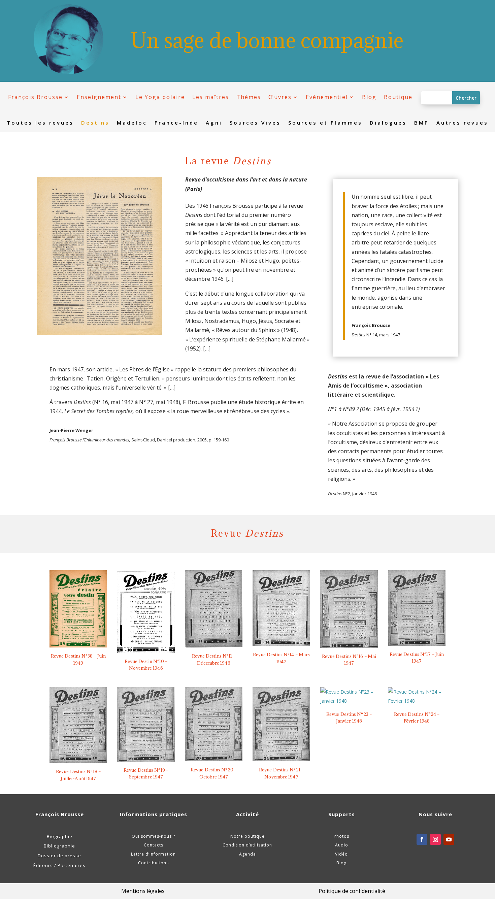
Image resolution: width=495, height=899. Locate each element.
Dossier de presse (59, 856)
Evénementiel (327, 97)
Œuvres (280, 97)
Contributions (153, 863)
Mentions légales (143, 891)
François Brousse (35, 97)
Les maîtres (210, 97)
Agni (214, 123)
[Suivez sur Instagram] (435, 839)
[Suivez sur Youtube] (448, 839)
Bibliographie (59, 846)
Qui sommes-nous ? (153, 836)
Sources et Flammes (325, 123)
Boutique (398, 97)
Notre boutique (247, 836)
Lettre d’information (153, 854)
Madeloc (132, 123)
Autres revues (462, 123)
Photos (341, 836)
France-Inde (176, 123)
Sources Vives (255, 123)
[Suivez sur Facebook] (422, 839)
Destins (95, 123)
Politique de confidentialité (352, 891)
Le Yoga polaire (160, 97)
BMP (421, 123)
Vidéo (341, 854)
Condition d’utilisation (247, 845)
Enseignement (99, 97)
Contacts (153, 845)
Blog (369, 97)
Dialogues (388, 123)
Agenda (247, 854)
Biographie (59, 836)
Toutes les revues (40, 123)
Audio (341, 845)
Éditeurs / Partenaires (59, 865)
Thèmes (248, 97)
